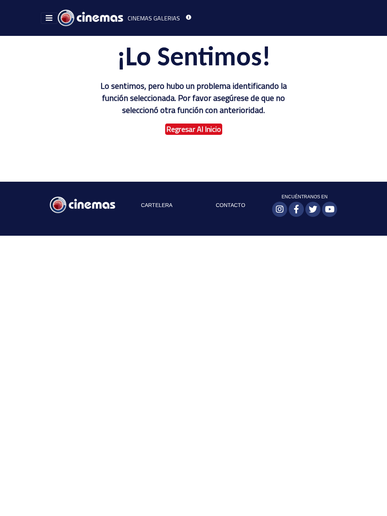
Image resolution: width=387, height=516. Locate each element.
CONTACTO (230, 205)
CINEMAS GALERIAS (154, 18)
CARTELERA (156, 205)
